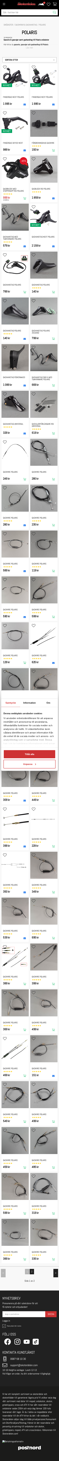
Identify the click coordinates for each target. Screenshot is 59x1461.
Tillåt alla (29, 754)
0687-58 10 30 (18, 1359)
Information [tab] (29, 702)
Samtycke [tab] (10, 702)
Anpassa (27, 764)
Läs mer (29, 47)
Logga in (6, 1321)
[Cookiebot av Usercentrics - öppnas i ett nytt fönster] (42, 694)
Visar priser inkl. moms (14, 1326)
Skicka (51, 1314)
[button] (29, 59)
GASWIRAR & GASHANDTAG (26, 24)
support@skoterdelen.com (24, 1365)
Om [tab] (48, 702)
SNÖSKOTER (8, 24)
